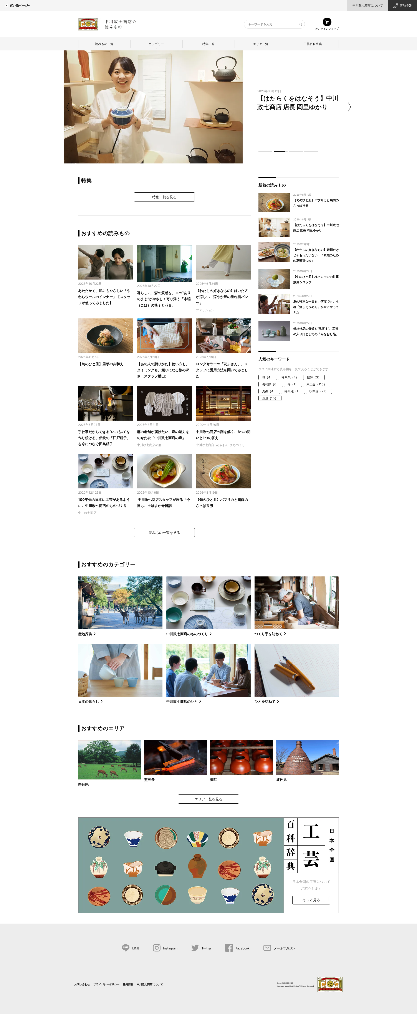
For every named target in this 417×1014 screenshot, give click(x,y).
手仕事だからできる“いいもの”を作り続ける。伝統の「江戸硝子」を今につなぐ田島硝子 (104, 438)
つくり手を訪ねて (268, 634)
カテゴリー (156, 44)
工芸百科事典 (313, 44)
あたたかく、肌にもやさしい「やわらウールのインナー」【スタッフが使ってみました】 (104, 296)
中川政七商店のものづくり (187, 634)
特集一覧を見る (164, 197)
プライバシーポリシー (106, 984)
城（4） (267, 377)
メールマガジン (284, 948)
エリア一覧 (260, 44)
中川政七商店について (367, 5)
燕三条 (149, 779)
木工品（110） (316, 384)
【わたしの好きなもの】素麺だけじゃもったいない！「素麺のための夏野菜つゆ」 (316, 255)
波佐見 (281, 779)
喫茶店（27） (318, 391)
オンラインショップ (327, 28)
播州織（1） (293, 391)
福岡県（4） (290, 377)
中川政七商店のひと (182, 701)
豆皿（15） (270, 398)
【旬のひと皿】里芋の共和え (100, 364)
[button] (265, 151)
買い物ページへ (20, 5)
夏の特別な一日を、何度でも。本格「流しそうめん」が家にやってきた (316, 307)
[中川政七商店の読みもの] (107, 23)
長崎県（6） (270, 384)
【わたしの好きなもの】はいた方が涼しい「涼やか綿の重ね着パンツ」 (222, 296)
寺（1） (293, 384)
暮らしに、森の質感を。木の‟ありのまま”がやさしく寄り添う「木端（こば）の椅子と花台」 (164, 299)
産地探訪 (85, 634)
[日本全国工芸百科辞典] (208, 865)
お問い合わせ (82, 984)
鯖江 (213, 779)
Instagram (170, 948)
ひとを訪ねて (265, 701)
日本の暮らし (88, 701)
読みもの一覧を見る (164, 532)
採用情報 (128, 984)
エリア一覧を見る (208, 799)
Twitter (206, 948)
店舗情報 (406, 5)
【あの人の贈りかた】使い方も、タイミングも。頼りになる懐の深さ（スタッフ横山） (163, 370)
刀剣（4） (269, 391)
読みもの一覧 (104, 44)
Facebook (242, 948)
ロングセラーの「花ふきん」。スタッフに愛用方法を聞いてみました (222, 370)
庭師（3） (314, 377)
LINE (135, 948)
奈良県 (83, 784)
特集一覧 (208, 44)
